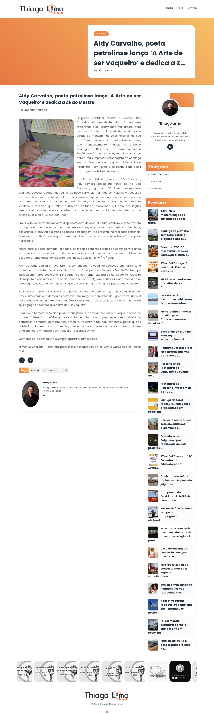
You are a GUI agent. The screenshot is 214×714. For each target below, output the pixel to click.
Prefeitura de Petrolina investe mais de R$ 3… (176, 388)
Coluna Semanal (160, 174)
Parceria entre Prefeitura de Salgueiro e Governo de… (168, 369)
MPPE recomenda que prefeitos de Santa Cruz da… (176, 283)
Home (169, 7)
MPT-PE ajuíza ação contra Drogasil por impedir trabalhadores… (168, 570)
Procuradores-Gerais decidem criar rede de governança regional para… (169, 534)
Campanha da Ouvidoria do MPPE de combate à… (176, 496)
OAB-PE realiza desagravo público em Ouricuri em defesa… (176, 299)
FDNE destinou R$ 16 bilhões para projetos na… (175, 645)
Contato (192, 7)
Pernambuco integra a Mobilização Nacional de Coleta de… (176, 351)
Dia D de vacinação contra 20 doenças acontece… (174, 552)
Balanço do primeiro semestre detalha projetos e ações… (175, 235)
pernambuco (50, 370)
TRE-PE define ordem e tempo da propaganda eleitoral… (170, 514)
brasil (64, 370)
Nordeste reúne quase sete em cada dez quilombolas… (176, 424)
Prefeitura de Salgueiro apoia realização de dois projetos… (167, 442)
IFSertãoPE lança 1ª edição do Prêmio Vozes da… (174, 267)
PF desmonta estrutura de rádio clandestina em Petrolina (167, 626)
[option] (31, 672)
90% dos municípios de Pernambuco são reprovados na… (176, 588)
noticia (35, 370)
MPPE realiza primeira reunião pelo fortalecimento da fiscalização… (169, 317)
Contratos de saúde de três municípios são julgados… (176, 480)
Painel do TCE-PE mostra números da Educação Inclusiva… (175, 251)
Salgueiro (156, 188)
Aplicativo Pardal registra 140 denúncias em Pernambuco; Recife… (170, 606)
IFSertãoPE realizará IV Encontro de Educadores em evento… (170, 462)
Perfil (180, 7)
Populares (101, 33)
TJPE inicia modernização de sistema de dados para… (166, 216)
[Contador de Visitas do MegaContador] (107, 712)
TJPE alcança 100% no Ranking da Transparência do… (176, 335)
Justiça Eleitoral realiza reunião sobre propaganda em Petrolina (169, 406)
